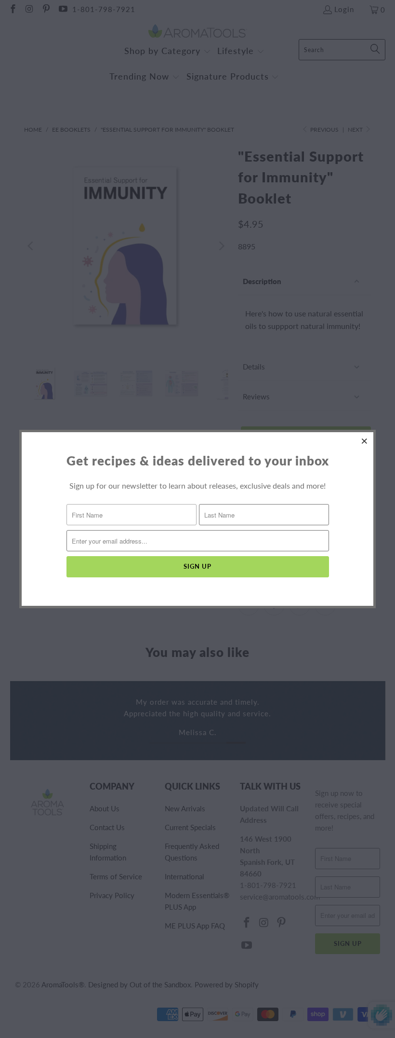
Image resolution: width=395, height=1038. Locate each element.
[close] (364, 441)
